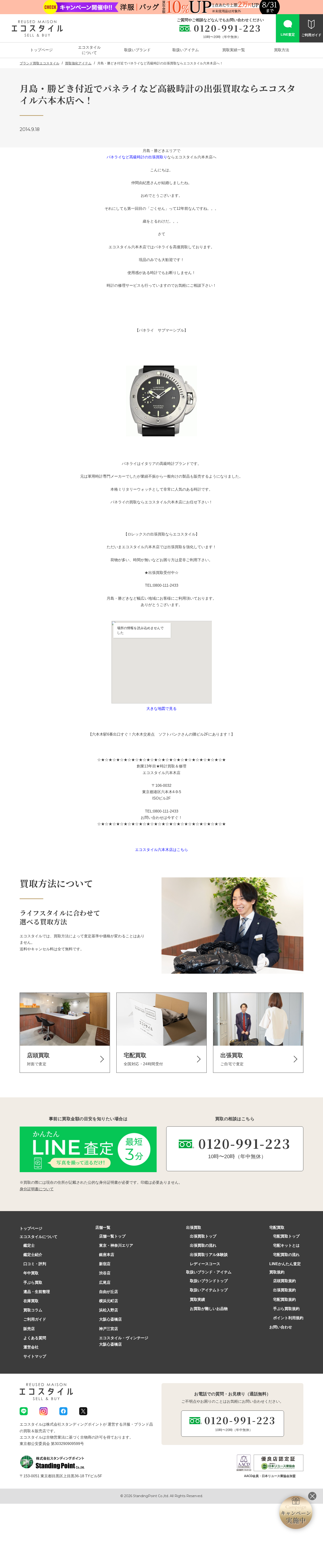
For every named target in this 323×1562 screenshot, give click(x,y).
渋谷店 (104, 1273)
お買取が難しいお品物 (209, 1309)
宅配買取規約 (284, 1299)
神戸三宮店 (108, 1329)
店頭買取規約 (284, 1281)
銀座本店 (106, 1255)
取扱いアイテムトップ (209, 1290)
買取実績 (197, 1299)
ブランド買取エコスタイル (39, 63)
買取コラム (32, 1310)
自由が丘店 (108, 1292)
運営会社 (31, 1347)
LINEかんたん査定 (285, 1264)
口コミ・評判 (34, 1264)
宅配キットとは (286, 1245)
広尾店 (104, 1282)
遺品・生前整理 (36, 1292)
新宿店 (104, 1264)
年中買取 (31, 1273)
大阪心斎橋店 (110, 1319)
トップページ (31, 1228)
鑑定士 (29, 1245)
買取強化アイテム (78, 63)
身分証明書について (37, 1189)
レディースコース (205, 1264)
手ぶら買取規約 (286, 1309)
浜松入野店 (108, 1310)
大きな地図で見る (161, 709)
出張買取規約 (284, 1290)
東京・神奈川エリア (116, 1245)
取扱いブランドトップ (209, 1281)
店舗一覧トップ (112, 1236)
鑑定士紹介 (32, 1255)
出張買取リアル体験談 (209, 1255)
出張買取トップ (203, 1236)
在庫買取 (31, 1301)
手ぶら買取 (32, 1282)
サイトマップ (34, 1356)
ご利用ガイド (34, 1319)
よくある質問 (34, 1338)
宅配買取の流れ (286, 1255)
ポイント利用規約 (288, 1318)
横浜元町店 (108, 1301)
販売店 (29, 1329)
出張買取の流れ (203, 1245)
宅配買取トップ (286, 1236)
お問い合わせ (280, 1327)
